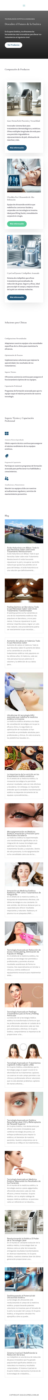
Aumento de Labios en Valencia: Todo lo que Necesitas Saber (23, 642)
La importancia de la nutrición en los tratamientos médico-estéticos (23, 775)
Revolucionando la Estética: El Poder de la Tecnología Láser (23, 1239)
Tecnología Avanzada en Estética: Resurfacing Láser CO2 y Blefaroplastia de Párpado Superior (24, 1122)
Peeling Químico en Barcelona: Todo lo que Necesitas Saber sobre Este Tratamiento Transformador (23, 609)
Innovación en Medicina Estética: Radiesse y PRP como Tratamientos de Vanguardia (24, 892)
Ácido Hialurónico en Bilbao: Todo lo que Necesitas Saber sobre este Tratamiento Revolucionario (23, 549)
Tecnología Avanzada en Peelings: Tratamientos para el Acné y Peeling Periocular (23, 1013)
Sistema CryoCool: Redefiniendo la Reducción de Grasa (22, 1354)
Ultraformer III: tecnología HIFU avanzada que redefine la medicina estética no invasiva (22, 717)
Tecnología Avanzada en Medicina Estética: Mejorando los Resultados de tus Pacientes (24, 1181)
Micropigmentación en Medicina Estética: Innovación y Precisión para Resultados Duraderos (23, 833)
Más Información (17, 148)
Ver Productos (13, 45)
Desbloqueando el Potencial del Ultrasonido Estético (21, 1296)
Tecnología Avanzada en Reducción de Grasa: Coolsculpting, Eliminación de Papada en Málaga (24, 952)
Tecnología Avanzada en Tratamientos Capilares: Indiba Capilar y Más (24, 1064)
